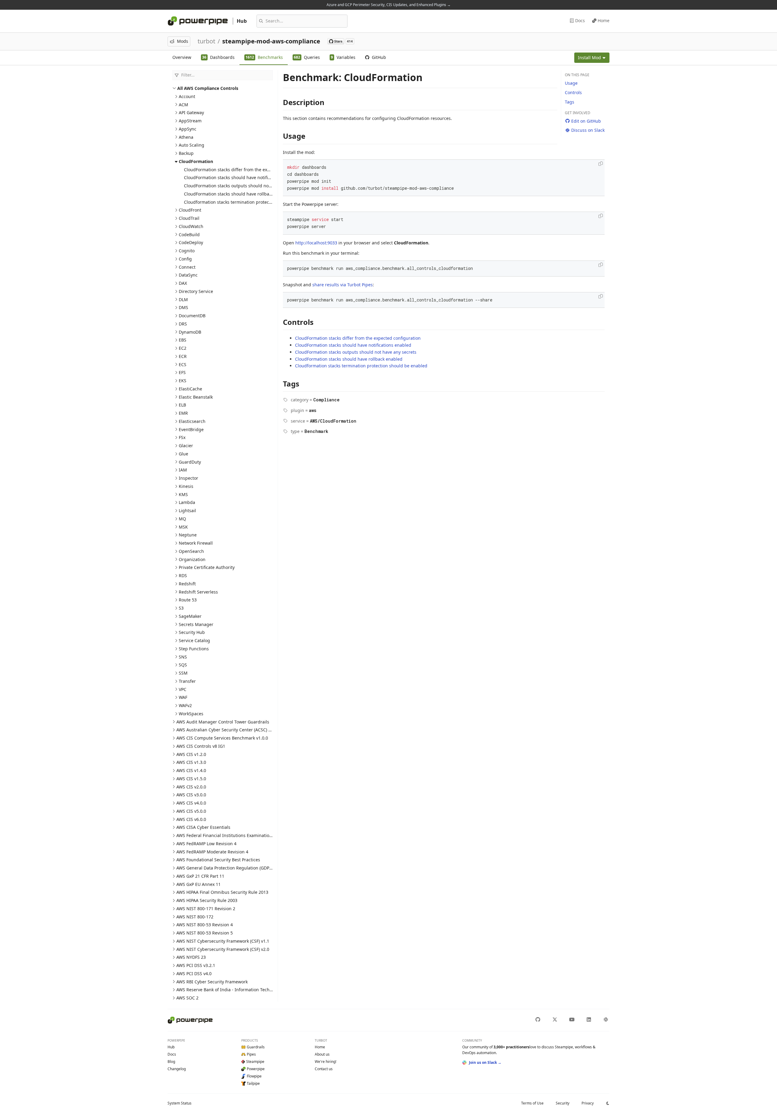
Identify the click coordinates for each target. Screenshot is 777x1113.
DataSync (188, 275)
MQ (182, 519)
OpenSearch (191, 551)
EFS (182, 372)
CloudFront (190, 210)
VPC (182, 689)
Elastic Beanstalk (196, 397)
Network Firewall (196, 543)
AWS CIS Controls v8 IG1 (200, 746)
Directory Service (196, 291)
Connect (187, 267)
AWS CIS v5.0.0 (191, 811)
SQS (183, 665)
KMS (183, 494)
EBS (182, 340)
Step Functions (194, 649)
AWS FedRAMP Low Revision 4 (206, 843)
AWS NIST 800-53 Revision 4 (204, 925)
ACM (183, 104)
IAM (183, 470)
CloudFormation (196, 161)
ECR (183, 356)
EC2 (182, 348)
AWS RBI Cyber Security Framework (212, 982)
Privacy (588, 1103)
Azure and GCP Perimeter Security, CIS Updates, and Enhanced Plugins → (389, 4)
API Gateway (191, 112)
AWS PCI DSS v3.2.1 (195, 965)
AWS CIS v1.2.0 (191, 754)
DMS (183, 307)
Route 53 (188, 600)
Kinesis (186, 486)
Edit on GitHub (586, 121)
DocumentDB (192, 315)
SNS (183, 657)
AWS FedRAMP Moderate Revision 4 (212, 852)
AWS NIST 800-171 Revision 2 (205, 908)
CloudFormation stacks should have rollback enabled (237, 194)
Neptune (188, 535)
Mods (182, 41)
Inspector (188, 478)
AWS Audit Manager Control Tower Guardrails (222, 722)
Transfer (187, 681)
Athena (186, 137)
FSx (182, 437)
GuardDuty (190, 462)
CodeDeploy (191, 242)
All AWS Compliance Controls (207, 88)
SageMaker (190, 616)
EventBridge (191, 429)
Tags (569, 102)
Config (185, 259)
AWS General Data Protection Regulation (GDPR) (224, 868)
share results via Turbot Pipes (342, 285)
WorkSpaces (191, 713)
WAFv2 (185, 705)
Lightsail (187, 510)
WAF (183, 697)
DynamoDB (190, 332)
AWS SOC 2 (187, 998)
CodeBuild (189, 234)
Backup (186, 153)
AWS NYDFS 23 (191, 957)
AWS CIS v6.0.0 (191, 819)
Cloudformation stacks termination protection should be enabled (250, 202)
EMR (183, 413)
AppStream (190, 121)
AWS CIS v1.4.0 (191, 770)
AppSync (187, 129)
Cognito (187, 251)
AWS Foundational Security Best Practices (218, 860)
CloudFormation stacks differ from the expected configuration (247, 169)
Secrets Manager (196, 624)
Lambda (187, 502)
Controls (573, 92)
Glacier (186, 445)
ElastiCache (190, 389)
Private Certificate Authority (207, 567)
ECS (182, 364)
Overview (181, 57)
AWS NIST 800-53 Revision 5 (204, 933)
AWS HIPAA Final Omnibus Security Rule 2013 (222, 892)
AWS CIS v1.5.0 (191, 778)
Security (562, 1103)
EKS (182, 380)
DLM (183, 299)
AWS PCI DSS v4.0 (194, 973)
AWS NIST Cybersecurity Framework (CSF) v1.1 (222, 941)
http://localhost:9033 (316, 243)
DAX (183, 283)
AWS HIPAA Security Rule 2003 (206, 900)
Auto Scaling (191, 145)
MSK (183, 527)
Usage (571, 83)
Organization (192, 559)
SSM (183, 673)
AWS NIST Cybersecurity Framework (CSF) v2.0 (222, 949)
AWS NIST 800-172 (194, 917)
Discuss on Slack (588, 130)
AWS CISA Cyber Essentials (203, 827)
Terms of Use (532, 1103)
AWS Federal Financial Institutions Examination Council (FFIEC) (239, 835)
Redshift (187, 584)
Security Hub (192, 632)
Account (187, 96)
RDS (183, 575)
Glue (183, 454)
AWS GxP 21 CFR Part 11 (200, 876)
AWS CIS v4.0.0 (191, 803)
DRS (183, 324)
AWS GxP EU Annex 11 (198, 884)
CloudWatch (191, 226)
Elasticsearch (192, 421)
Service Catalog (194, 640)
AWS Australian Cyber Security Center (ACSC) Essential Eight (237, 730)
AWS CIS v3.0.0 (191, 795)
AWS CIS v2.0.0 (191, 787)
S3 (181, 608)
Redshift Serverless (198, 592)
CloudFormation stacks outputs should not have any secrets (244, 186)
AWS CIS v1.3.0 (191, 762)
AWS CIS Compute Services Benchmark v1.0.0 (222, 738)
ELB (182, 405)
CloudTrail (189, 218)
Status (180, 1103)
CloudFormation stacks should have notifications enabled (242, 177)
